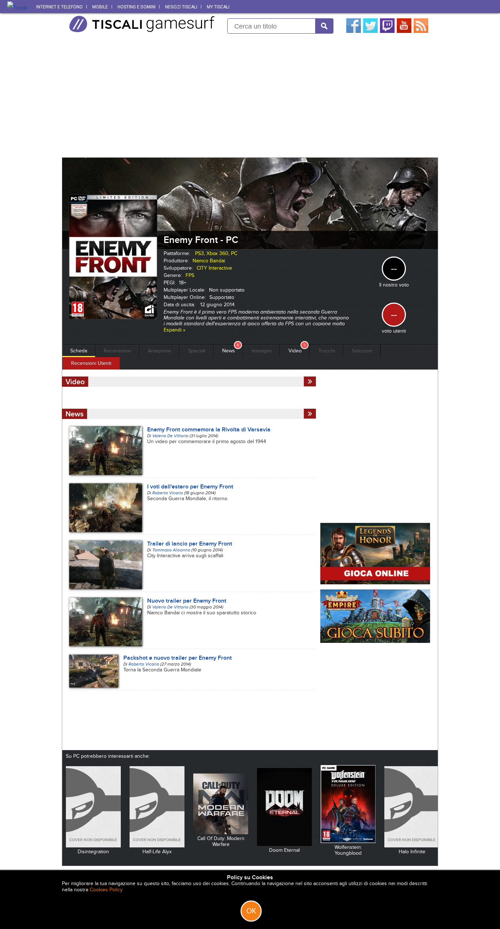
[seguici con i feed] (421, 31)
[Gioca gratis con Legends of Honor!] (375, 582)
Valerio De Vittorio (170, 435)
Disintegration (93, 851)
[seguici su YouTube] (404, 31)
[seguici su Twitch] (387, 31)
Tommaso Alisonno (171, 549)
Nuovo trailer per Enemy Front (186, 601)
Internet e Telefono (59, 7)
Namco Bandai (209, 260)
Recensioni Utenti (91, 363)
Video (295, 350)
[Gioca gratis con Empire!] (375, 641)
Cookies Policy (106, 889)
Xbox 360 (217, 253)
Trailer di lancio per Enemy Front (189, 543)
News (228, 350)
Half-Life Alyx (157, 851)
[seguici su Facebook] (353, 31)
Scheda (78, 350)
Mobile (100, 7)
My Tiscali (218, 7)
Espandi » (174, 330)
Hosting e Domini (136, 7)
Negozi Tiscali (181, 7)
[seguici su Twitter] (370, 31)
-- (394, 314)
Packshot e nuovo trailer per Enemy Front (177, 658)
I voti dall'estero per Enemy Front (190, 486)
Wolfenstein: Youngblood (348, 850)
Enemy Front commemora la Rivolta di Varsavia (208, 429)
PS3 (199, 253)
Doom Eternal (284, 850)
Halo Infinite (412, 851)
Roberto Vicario (167, 492)
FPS (190, 275)
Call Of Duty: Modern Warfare (221, 841)
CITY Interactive (214, 268)
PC (234, 253)
